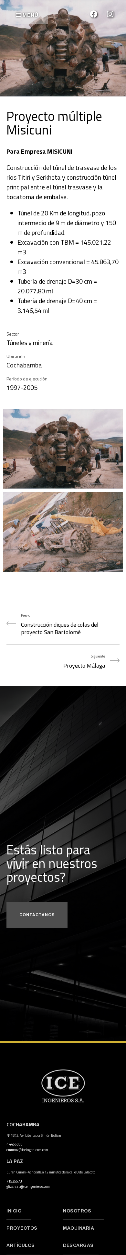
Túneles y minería (29, 343)
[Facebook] (93, 13)
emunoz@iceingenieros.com (27, 1149)
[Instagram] (110, 13)
